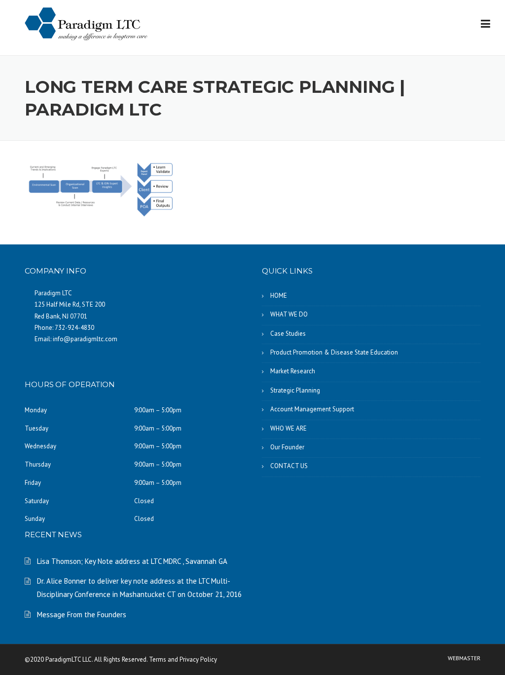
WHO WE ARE (288, 428)
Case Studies (288, 333)
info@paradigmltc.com (85, 339)
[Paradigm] (86, 23)
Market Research (292, 371)
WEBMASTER (464, 658)
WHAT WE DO (289, 314)
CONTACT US (289, 466)
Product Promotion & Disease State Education (334, 352)
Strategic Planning (295, 390)
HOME (278, 295)
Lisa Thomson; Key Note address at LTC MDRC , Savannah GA (132, 561)
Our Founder (287, 447)
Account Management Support (312, 409)
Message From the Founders (81, 614)
